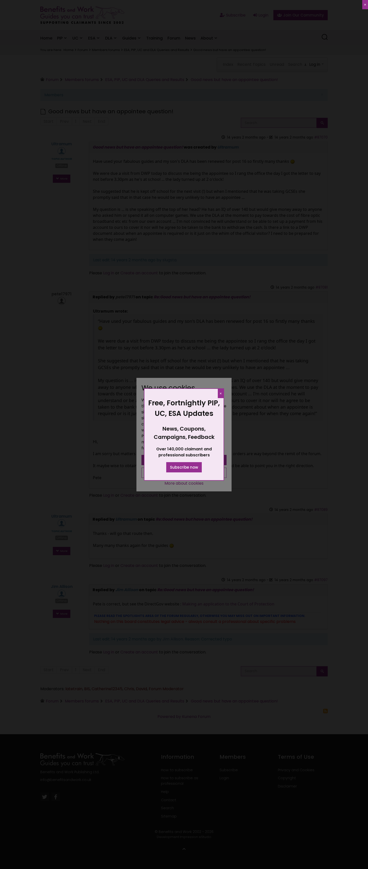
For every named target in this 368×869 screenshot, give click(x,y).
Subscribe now (184, 467)
